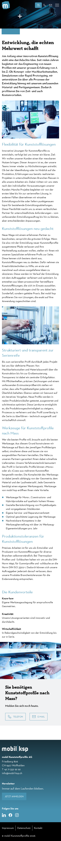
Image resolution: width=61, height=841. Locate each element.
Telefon (18, 716)
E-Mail (41, 716)
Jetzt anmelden (14, 796)
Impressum (8, 828)
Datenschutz (24, 828)
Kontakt (38, 828)
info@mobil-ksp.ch (12, 773)
